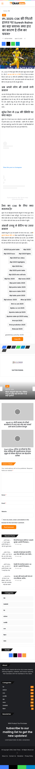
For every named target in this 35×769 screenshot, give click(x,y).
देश (3, 687)
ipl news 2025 (24, 279)
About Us (5, 756)
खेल (9, 11)
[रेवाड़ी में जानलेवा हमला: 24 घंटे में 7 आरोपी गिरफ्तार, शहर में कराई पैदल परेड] (7, 568)
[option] (17, 389)
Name (4, 495)
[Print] (4, 350)
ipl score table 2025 (17, 291)
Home (5, 11)
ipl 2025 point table (17, 270)
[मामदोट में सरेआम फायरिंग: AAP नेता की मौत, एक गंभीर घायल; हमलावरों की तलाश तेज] (7, 556)
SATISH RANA (8, 38)
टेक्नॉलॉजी (5, 705)
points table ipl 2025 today (18, 316)
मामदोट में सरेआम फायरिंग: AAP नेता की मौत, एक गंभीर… (23, 553)
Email (4, 503)
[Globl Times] (17, 3)
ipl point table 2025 (17, 283)
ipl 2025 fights (25, 254)
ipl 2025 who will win (18, 275)
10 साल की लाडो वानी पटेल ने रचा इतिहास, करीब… (23, 577)
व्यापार (4, 702)
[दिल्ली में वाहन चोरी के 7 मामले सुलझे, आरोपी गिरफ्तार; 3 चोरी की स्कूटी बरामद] (7, 544)
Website (4, 511)
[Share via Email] (27, 347)
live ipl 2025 (26, 300)
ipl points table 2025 (17, 287)
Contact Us (12, 756)
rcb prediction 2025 (17, 325)
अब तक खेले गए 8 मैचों (14, 74)
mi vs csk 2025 (17, 304)
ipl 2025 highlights (18, 262)
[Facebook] (4, 347)
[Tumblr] (13, 347)
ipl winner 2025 (11, 300)
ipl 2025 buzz (10, 254)
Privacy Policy (29, 756)
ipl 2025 (27, 249)
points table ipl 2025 (17, 312)
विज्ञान (4, 708)
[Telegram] (22, 347)
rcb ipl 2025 (17, 320)
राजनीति (5, 696)
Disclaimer (20, 756)
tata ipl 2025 (17, 329)
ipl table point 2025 (17, 295)
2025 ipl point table (12, 249)
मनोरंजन (5, 690)
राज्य (4, 693)
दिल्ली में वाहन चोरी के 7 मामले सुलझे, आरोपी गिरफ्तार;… (23, 541)
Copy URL (17, 339)
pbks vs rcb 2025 (17, 308)
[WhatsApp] (18, 347)
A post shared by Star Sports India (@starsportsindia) (17, 198)
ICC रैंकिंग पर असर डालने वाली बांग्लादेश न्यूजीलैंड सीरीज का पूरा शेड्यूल (17, 395)
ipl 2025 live (17, 266)
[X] (8, 347)
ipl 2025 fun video (18, 258)
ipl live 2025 (10, 279)
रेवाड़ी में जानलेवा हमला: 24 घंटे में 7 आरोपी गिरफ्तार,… (22, 565)
